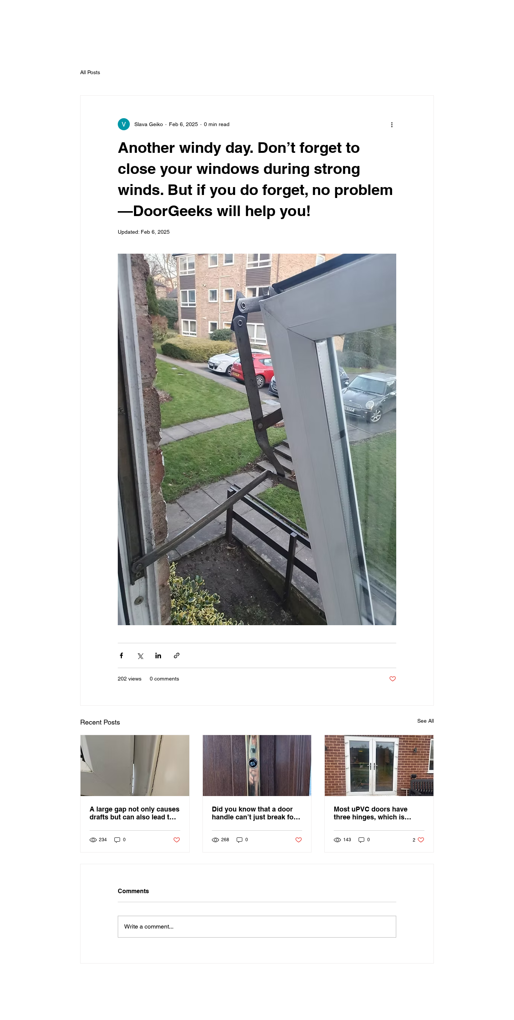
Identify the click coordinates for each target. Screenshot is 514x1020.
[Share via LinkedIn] (158, 655)
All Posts (90, 72)
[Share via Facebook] (121, 655)
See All (425, 721)
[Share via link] (176, 655)
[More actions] (391, 124)
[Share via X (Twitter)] (139, 655)
